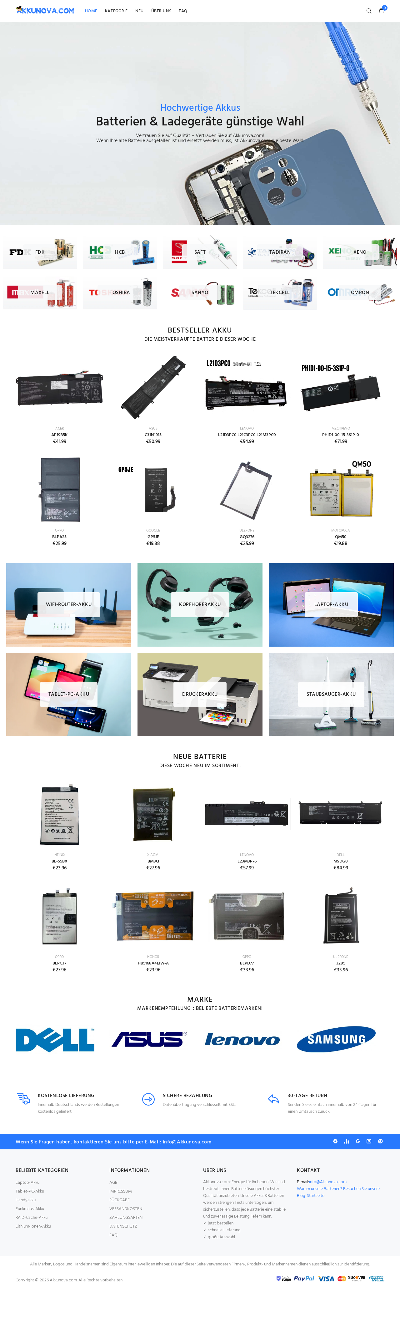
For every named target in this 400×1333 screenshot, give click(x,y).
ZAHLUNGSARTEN (125, 1217)
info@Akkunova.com (328, 1182)
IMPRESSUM (120, 1191)
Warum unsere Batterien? (320, 1189)
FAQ (183, 11)
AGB (113, 1182)
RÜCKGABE (119, 1200)
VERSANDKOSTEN (125, 1209)
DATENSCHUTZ (123, 1226)
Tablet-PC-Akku (30, 1191)
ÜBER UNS (161, 11)
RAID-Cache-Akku (32, 1217)
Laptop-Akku (27, 1182)
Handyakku (26, 1200)
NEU (139, 11)
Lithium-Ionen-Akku (33, 1226)
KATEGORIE (116, 11)
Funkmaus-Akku (30, 1209)
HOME (91, 11)
